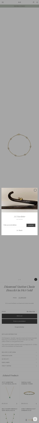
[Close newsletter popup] (35, 190)
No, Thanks (19, 230)
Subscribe (31, 225)
